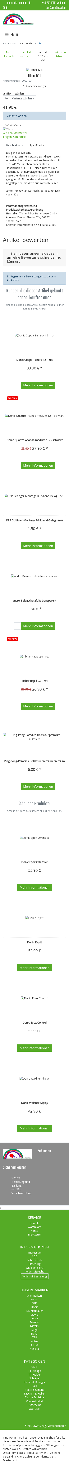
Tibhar (35, 1333)
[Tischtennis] (18, 18)
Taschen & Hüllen (34, 1393)
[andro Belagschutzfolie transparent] (34, 576)
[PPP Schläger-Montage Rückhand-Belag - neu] (34, 496)
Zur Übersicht (9, 54)
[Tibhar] (8, 129)
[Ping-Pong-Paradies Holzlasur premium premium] (34, 737)
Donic (34, 1307)
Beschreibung (14, 145)
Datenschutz (34, 1260)
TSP (34, 1337)
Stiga (34, 1330)
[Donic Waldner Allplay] (34, 1078)
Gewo (34, 1314)
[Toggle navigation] (7, 34)
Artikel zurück (25, 54)
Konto (34, 1230)
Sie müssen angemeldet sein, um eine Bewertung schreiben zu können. (34, 257)
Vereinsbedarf (34, 1401)
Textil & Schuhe (34, 1389)
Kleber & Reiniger (34, 1382)
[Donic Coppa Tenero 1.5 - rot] (34, 335)
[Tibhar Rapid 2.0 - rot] (34, 656)
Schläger (34, 1378)
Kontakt (34, 1223)
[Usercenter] (52, 19)
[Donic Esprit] (34, 918)
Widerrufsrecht (34, 1271)
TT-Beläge (34, 1371)
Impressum (35, 1252)
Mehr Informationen (38, 385)
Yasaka (34, 1349)
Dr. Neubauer (34, 1311)
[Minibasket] (62, 19)
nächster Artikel (60, 54)
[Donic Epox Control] (34, 998)
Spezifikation (37, 145)
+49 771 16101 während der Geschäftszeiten (54, 5)
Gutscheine (34, 1405)
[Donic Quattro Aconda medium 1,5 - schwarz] (34, 416)
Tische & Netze (34, 1397)
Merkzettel (34, 1234)
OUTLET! (34, 1408)
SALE (34, 1367)
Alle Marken (34, 1295)
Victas (34, 1341)
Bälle (34, 1386)
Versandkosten (57, 1426)
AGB (34, 1256)
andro (34, 1299)
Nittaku (34, 1326)
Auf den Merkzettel (15, 133)
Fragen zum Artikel (14, 137)
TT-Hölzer (34, 1374)
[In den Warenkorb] (17, 385)
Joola (34, 1318)
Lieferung (34, 1264)
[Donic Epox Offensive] (34, 838)
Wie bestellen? (34, 1267)
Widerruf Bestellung (34, 1276)
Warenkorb (34, 1227)
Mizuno (34, 1322)
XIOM (34, 1345)
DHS (34, 1303)
